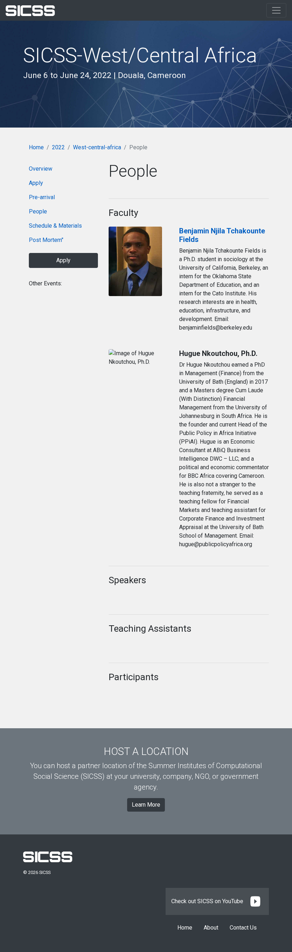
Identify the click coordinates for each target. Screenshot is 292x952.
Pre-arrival (42, 197)
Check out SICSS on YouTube (208, 901)
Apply (36, 183)
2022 (58, 147)
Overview (40, 168)
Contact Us (243, 927)
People (38, 211)
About (211, 927)
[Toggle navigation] (276, 10)
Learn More (146, 804)
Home (36, 147)
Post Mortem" (46, 240)
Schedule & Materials (55, 225)
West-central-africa (97, 147)
